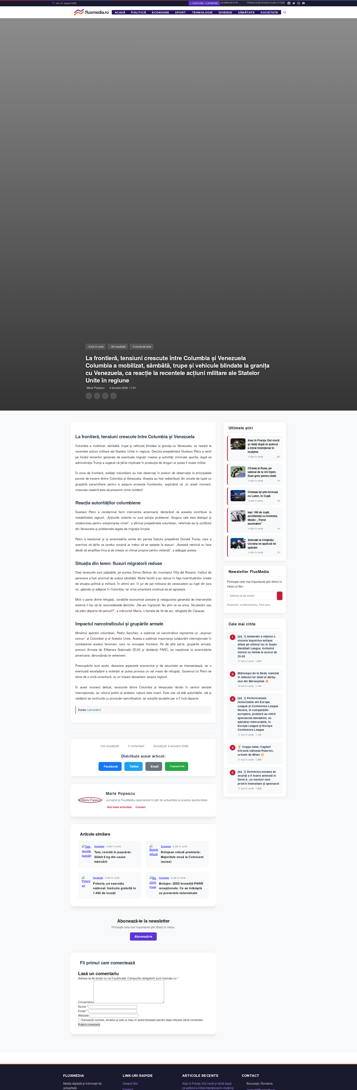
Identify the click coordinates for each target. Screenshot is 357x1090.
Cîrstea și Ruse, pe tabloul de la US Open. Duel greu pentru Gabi (262, 472)
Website (83, 1015)
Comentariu (86, 1002)
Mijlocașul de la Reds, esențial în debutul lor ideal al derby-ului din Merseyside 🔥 (258, 677)
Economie (160, 12)
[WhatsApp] (105, 396)
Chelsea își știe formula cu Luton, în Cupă (259, 2)
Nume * (83, 1006)
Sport (180, 12)
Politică (138, 12)
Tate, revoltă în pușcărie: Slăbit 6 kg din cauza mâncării (113, 857)
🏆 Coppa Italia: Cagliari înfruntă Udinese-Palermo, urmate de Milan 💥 (256, 751)
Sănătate (246, 12)
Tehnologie (202, 12)
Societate (269, 12)
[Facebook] (288, 3)
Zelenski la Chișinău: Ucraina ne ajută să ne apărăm (262, 544)
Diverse (225, 12)
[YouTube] (303, 3)
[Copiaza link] (113, 396)
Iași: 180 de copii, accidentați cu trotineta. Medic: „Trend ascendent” (263, 518)
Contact (141, 807)
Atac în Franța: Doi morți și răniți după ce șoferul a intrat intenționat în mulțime (263, 446)
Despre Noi (130, 1083)
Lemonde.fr (94, 710)
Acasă (120, 12)
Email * (83, 1011)
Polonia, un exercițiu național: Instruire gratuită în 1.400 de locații (114, 888)
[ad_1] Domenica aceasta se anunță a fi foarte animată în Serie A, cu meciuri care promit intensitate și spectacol (258, 778)
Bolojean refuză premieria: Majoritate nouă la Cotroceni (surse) (182, 857)
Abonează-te (143, 936)
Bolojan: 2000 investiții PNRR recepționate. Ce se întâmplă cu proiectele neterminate (181, 888)
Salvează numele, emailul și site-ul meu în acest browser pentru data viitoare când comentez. (142, 1020)
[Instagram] (298, 3)
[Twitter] (293, 3)
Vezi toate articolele (119, 807)
